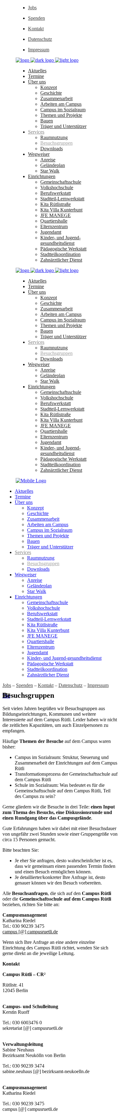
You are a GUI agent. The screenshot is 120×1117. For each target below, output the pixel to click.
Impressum (38, 49)
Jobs (32, 7)
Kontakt (36, 28)
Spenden (36, 18)
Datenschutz (40, 39)
